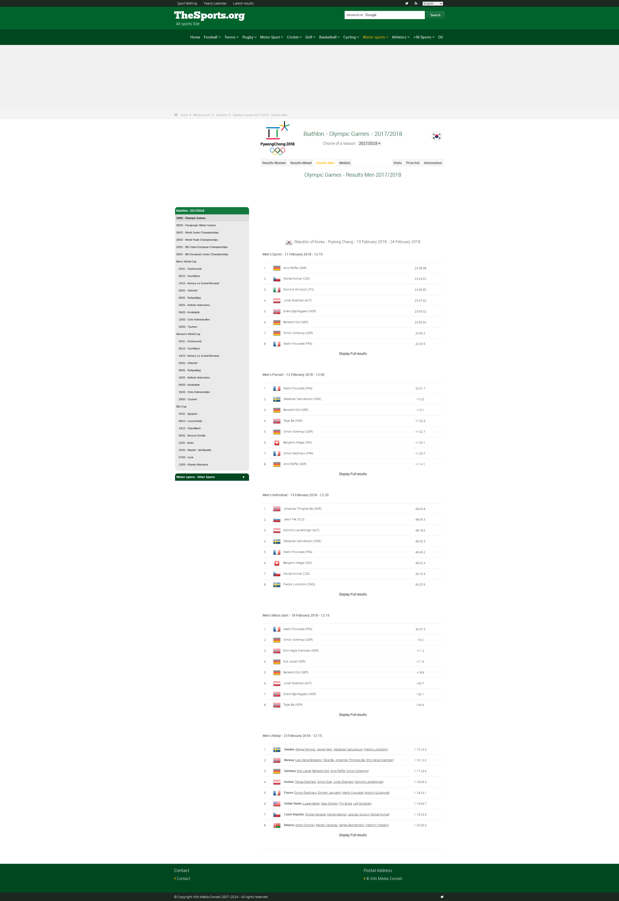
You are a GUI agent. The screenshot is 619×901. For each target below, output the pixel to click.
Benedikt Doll (320, 771)
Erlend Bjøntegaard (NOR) (299, 311)
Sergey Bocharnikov (351, 825)
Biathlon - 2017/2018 (190, 210)
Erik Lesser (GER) (294, 661)
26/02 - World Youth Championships (197, 239)
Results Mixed (301, 162)
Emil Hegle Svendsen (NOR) (301, 650)
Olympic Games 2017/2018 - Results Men (260, 115)
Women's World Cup (188, 334)
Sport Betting (187, 3)
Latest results (243, 3)
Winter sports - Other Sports (195, 477)
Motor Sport (270, 37)
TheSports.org (192, 16)
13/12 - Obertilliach (190, 428)
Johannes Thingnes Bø (350, 760)
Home (195, 37)
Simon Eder (324, 782)
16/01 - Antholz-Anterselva (194, 305)
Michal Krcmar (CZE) (296, 278)
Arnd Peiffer (338, 771)
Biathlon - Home (187, 200)
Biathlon (221, 115)
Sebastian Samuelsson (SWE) (302, 399)
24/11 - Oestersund (190, 268)
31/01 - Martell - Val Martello (195, 450)
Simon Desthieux (306, 792)
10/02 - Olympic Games (191, 218)
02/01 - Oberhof (188, 290)
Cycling (349, 37)
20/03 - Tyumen (188, 326)
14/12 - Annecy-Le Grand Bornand (199, 283)
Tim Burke (345, 803)
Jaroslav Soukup (358, 814)
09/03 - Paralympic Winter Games (196, 225)
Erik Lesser (304, 771)
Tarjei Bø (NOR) (293, 420)
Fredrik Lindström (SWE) (299, 584)
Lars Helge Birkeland (309, 760)
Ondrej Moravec (316, 814)
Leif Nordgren (362, 803)
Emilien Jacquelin (329, 792)
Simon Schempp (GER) (298, 333)
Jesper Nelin (324, 749)
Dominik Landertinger (369, 782)
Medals (344, 162)
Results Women (274, 162)
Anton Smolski (305, 825)
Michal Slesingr (336, 814)
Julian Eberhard (343, 782)
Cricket (293, 37)
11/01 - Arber (186, 442)
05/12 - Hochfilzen (189, 276)
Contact (183, 878)
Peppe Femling (305, 749)
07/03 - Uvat (186, 457)
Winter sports (374, 37)
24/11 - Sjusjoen (188, 413)
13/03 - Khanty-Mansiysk (193, 464)
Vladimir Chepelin (376, 825)
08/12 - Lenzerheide (190, 421)
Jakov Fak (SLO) (293, 519)
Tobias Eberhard (305, 782)
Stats (397, 162)
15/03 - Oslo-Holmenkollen (194, 392)
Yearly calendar (215, 3)
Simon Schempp (357, 771)
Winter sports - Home (191, 193)
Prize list (413, 162)
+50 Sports (422, 37)
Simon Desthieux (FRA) (298, 453)
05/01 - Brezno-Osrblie (192, 435)
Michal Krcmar (379, 814)
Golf (308, 37)
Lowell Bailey (311, 803)
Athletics (399, 37)
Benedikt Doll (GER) (296, 322)
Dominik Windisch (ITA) (298, 289)
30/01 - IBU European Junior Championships (202, 254)
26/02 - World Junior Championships (197, 232)
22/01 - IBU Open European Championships (202, 247)
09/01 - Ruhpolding (190, 297)
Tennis (230, 37)
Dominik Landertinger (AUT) (301, 530)
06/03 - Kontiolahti (189, 312)
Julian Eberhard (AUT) (297, 300)
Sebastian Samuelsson (348, 749)
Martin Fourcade (352, 792)
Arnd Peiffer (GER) (295, 268)
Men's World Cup (186, 261)
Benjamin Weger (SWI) (297, 442)
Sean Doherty (329, 803)
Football (210, 37)
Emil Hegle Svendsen (379, 760)
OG (440, 37)
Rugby (248, 37)
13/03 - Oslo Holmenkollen (194, 319)
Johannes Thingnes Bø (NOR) (302, 508)
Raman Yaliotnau (327, 825)
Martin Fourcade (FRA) (297, 343)
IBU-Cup (181, 406)
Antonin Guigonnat (376, 792)
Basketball (328, 37)
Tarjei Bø (328, 760)
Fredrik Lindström (375, 749)
